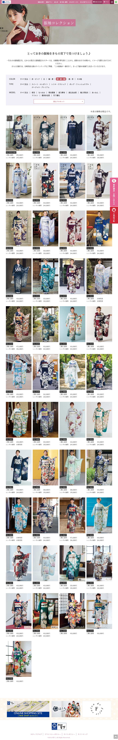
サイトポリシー (69, 734)
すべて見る (24, 79)
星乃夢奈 (62, 92)
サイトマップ (83, 734)
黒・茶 (71, 79)
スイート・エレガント (40, 84)
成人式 (56, 2)
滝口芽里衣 (84, 92)
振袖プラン (49, 2)
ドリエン (35, 95)
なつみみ (41, 92)
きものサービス (73, 2)
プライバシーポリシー (53, 734)
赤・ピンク (36, 79)
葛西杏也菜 (46, 95)
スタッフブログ (36, 734)
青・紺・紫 (61, 79)
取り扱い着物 (64, 2)
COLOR (12, 79)
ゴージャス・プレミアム (40, 87)
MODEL (12, 92)
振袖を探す (41, 2)
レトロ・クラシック (58, 84)
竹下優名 (56, 95)
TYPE (11, 84)
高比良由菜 (73, 92)
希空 (33, 92)
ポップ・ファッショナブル (79, 84)
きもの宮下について (85, 2)
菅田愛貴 (52, 92)
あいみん (95, 92)
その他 (79, 79)
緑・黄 (51, 79)
